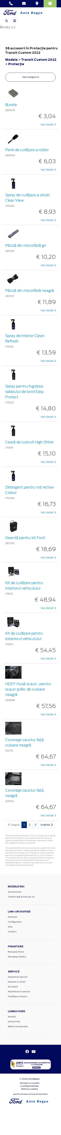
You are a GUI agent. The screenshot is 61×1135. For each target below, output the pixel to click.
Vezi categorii (29, 77)
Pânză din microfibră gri (25, 245)
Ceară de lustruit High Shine (29, 442)
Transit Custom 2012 (38, 59)
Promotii (12, 916)
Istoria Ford (14, 1021)
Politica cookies (29, 1089)
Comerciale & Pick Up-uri (21, 896)
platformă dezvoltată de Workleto (30, 1094)
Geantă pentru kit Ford (25, 538)
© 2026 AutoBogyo (30, 1078)
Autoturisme (14, 891)
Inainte (46, 824)
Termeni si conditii (30, 1083)
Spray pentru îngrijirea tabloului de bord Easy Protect (24, 391)
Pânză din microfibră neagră (29, 291)
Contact (12, 931)
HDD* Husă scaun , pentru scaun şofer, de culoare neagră (28, 689)
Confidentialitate (29, 1086)
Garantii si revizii (17, 981)
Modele (11, 59)
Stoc (10, 926)
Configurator (14, 921)
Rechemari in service (19, 991)
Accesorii (13, 986)
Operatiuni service (17, 976)
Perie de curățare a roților (27, 150)
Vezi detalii (47, 124)
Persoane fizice (16, 951)
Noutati (12, 1016)
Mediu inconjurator (18, 1026)
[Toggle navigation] (14, 20)
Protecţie (16, 64)
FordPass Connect (17, 996)
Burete (11, 105)
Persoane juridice (17, 956)
